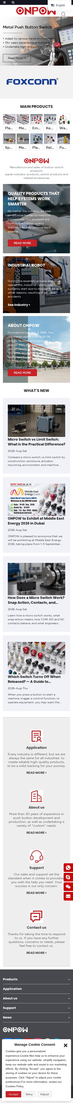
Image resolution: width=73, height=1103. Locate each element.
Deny (29, 1094)
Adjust (44, 1094)
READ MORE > (36, 772)
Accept (13, 1094)
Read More (15, 58)
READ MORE (22, 243)
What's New (36, 390)
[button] (2, 556)
